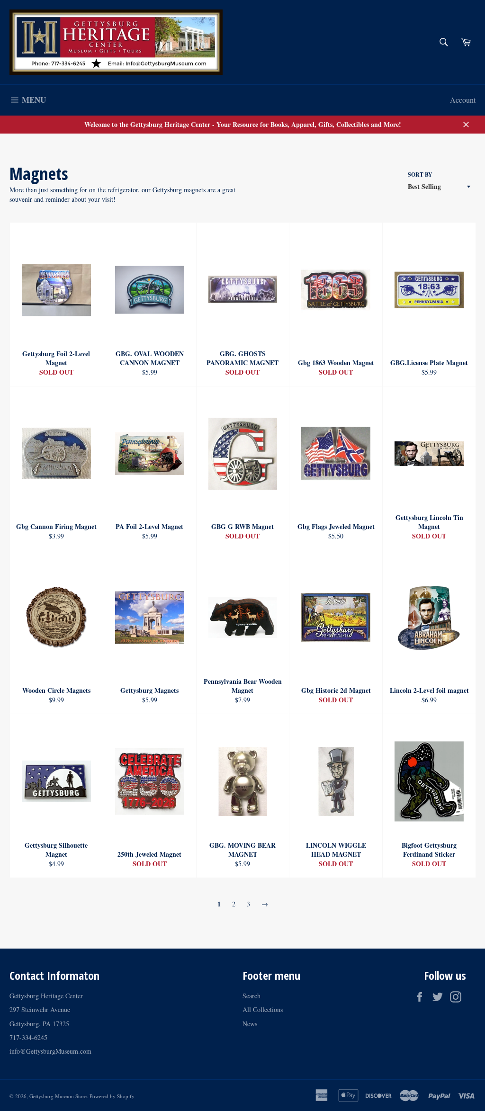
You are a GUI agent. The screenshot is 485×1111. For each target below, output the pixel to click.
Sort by (420, 175)
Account (463, 100)
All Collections (262, 1009)
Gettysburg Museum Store (58, 1096)
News (249, 1023)
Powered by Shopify (112, 1096)
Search (251, 995)
